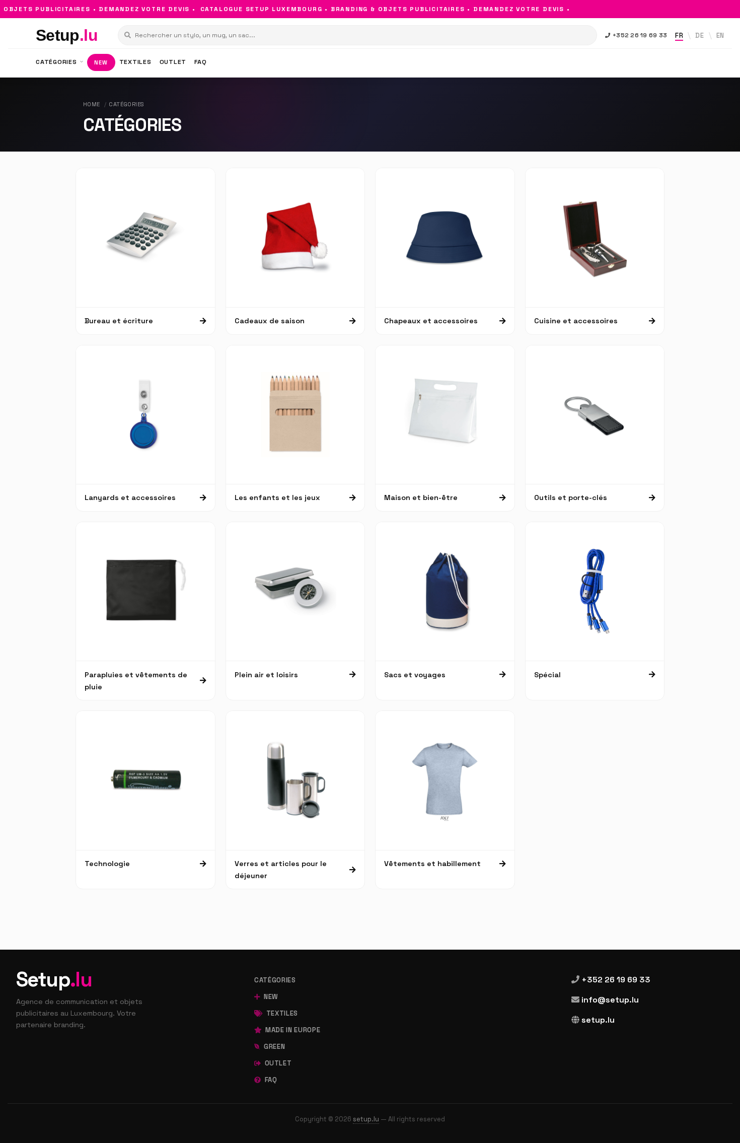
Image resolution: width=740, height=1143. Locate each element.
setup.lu (598, 1020)
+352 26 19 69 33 (640, 35)
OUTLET (173, 62)
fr (679, 35)
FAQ (200, 62)
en (720, 35)
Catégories (126, 104)
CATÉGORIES (57, 62)
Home (91, 104)
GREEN (273, 1046)
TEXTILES (135, 62)
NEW (101, 62)
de (699, 35)
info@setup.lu (610, 999)
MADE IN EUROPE (292, 1030)
